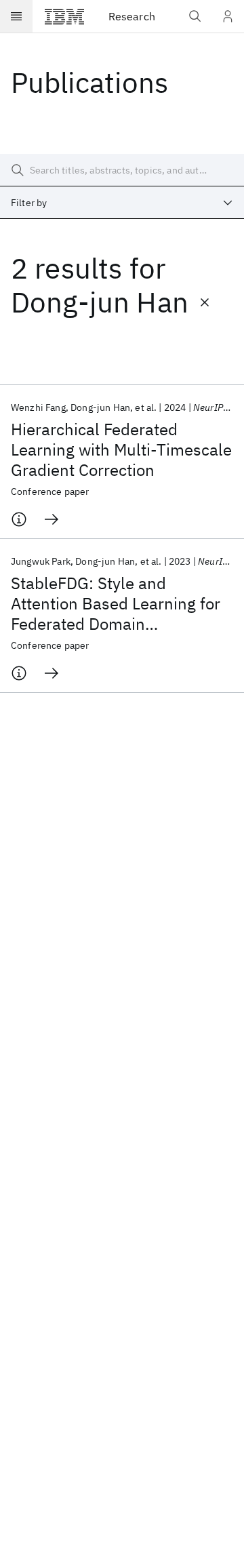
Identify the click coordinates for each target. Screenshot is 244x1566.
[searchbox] (122, 170)
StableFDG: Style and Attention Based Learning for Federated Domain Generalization (115, 603)
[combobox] (122, 202)
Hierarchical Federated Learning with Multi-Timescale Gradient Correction (121, 449)
